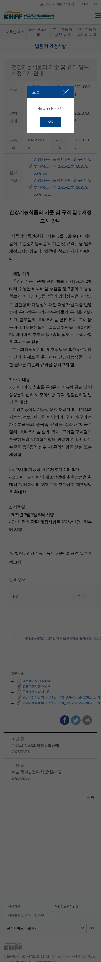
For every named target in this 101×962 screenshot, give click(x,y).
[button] (65, 92)
